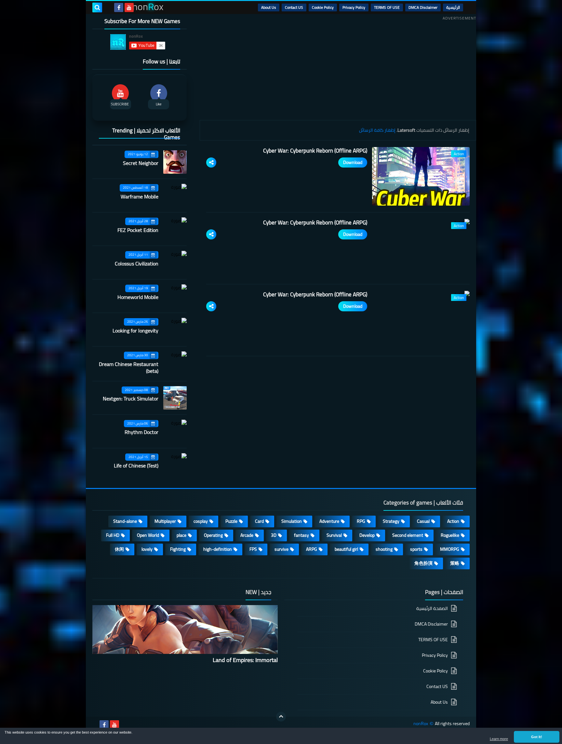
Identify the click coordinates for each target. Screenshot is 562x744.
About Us (268, 7)
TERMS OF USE (387, 7)
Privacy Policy (353, 7)
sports (416, 549)
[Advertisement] (338, 68)
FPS (253, 549)
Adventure (329, 521)
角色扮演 (423, 563)
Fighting (178, 549)
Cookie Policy (323, 7)
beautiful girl (346, 549)
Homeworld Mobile (137, 297)
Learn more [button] (499, 739)
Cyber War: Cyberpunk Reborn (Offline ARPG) (315, 150)
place (181, 535)
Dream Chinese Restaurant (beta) (128, 367)
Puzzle (231, 521)
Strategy (391, 521)
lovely (147, 549)
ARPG (311, 549)
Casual (423, 521)
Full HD (112, 535)
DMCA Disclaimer (422, 7)
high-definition (217, 549)
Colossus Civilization (136, 263)
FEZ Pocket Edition (137, 230)
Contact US (294, 7)
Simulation (291, 521)
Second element (407, 535)
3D (273, 535)
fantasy (301, 535)
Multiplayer (165, 521)
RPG (361, 521)
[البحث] (97, 7)
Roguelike (450, 535)
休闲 (119, 549)
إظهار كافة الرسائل (377, 130)
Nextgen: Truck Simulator (130, 398)
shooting (384, 549)
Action (453, 521)
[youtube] (129, 7)
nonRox (420, 723)
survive (281, 549)
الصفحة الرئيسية (432, 609)
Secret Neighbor (140, 163)
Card (259, 521)
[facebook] (118, 7)
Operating (213, 535)
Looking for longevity (135, 330)
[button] (536, 737)
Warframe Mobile (139, 196)
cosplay (201, 521)
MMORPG (449, 549)
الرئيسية (453, 7)
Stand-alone (125, 521)
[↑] (281, 717)
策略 (454, 563)
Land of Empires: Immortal (245, 660)
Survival (334, 535)
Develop (367, 535)
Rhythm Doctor (141, 432)
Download (352, 162)
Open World (148, 535)
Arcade (246, 535)
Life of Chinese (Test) (136, 465)
